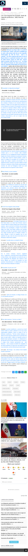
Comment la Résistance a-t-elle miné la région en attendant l (14, 324)
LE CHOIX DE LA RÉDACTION (13, 14)
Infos (2, 12)
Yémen (22, 382)
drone (9, 382)
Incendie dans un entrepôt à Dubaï (14, 240)
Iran (3, 382)
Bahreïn (4, 385)
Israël (18, 385)
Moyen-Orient (14, 12)
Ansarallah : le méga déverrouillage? (11, 90)
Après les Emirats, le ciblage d (8, 92)
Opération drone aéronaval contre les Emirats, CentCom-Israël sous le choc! (14, 212)
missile (16, 382)
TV (25, 3)
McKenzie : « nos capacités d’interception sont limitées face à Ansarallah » (14, 273)
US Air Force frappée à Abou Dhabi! (11, 209)
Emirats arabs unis (7, 391)
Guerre (11, 385)
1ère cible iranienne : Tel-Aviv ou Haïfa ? (12, 321)
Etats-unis (17, 394)
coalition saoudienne (7, 394)
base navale (17, 391)
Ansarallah (15, 388)
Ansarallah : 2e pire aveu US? (9, 270)
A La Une (7, 12)
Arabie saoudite (6, 388)
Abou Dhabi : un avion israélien (10, 173)
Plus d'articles (14, 542)
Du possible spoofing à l (7, 176)
